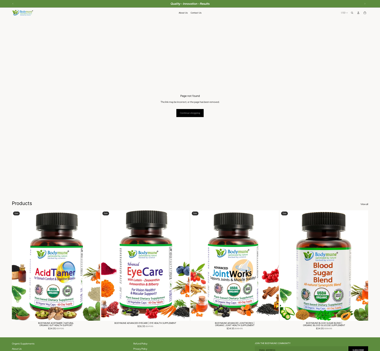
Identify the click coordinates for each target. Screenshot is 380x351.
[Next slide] (365, 3)
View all (364, 204)
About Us (17, 348)
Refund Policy (140, 343)
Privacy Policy (140, 348)
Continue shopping (190, 113)
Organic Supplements (23, 343)
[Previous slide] (13, 3)
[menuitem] (183, 13)
